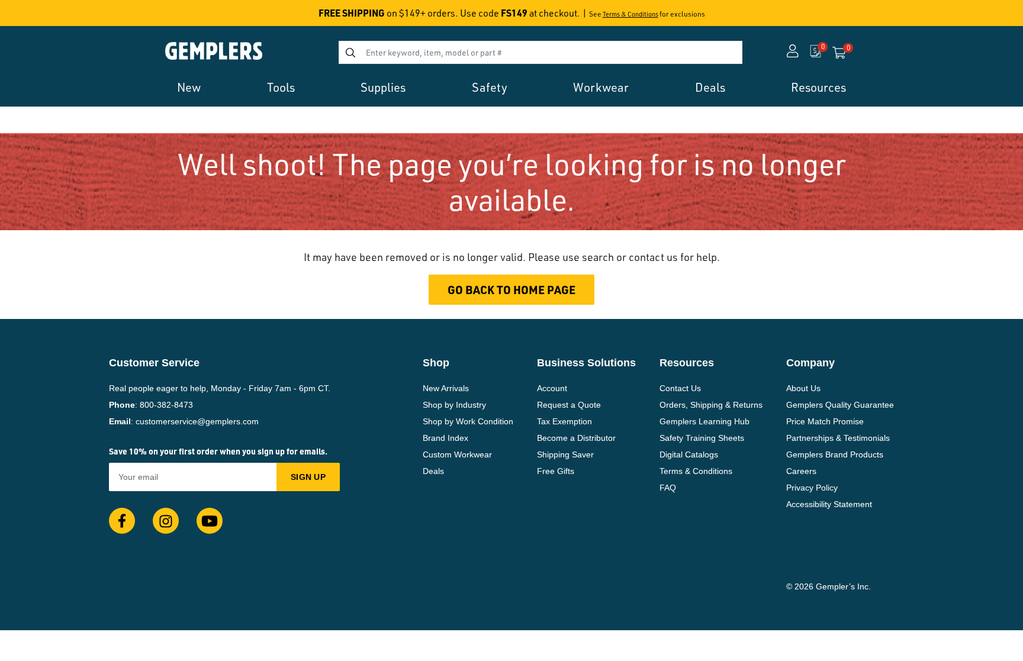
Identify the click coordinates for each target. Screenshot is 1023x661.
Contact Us (680, 388)
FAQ (668, 487)
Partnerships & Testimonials (838, 438)
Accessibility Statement (829, 504)
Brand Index (445, 438)
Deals (433, 471)
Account (552, 388)
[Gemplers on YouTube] (210, 521)
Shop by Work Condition (468, 421)
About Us (803, 388)
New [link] (189, 87)
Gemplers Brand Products (834, 454)
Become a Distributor (576, 438)
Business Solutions (586, 363)
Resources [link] (818, 87)
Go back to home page (511, 289)
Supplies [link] (383, 87)
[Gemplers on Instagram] (166, 521)
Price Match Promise (825, 421)
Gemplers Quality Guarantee (840, 405)
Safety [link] (489, 87)
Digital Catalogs (689, 454)
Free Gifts (555, 471)
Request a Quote (569, 405)
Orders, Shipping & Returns (711, 405)
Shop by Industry (454, 405)
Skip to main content (51, 16)
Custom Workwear (457, 454)
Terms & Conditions (630, 14)
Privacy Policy (812, 487)
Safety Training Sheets (702, 438)
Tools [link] (281, 87)
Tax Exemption (564, 421)
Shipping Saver (565, 454)
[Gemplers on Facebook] (122, 521)
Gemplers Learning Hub (704, 421)
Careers (801, 471)
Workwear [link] (601, 87)
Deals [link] (710, 87)
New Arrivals (446, 388)
